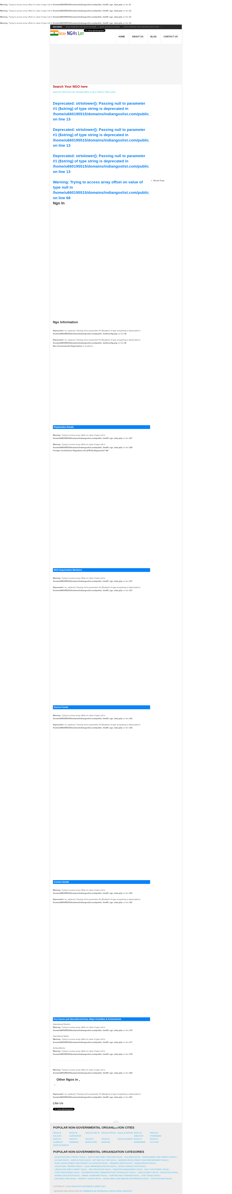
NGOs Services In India (110, 27)
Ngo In (59, 203)
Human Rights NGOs (144, 1163)
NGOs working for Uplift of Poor (81, 27)
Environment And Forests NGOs (159, 1157)
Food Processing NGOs (67, 1172)
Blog (153, 36)
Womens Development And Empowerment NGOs (143, 1160)
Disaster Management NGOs (127, 1169)
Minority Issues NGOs (89, 1179)
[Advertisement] (117, 62)
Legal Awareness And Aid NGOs (100, 1166)
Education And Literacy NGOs (70, 1157)
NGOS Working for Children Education (141, 27)
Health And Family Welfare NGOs (105, 1157)
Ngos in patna (109, 1133)
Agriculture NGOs (80, 1160)
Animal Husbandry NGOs (94, 1175)
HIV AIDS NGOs (61, 1160)
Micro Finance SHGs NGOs (131, 1166)
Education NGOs (168, 1172)
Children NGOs (132, 1157)
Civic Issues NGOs (150, 1175)
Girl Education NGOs (99, 1169)
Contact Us (171, 36)
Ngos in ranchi (61, 1145)
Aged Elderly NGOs (148, 1172)
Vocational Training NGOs (68, 1166)
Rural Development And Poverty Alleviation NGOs (81, 1163)
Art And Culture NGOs (104, 1160)
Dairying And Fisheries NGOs (124, 1175)
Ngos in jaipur (125, 1139)
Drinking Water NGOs (121, 1163)
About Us (137, 36)
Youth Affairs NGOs (161, 1179)
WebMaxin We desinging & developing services (107, 1191)
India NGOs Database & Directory (89, 1186)
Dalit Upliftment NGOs (156, 1169)
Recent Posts (158, 180)
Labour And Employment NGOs (70, 1169)
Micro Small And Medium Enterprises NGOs (125, 1179)
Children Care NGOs (65, 1179)
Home (122, 36)
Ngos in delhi (92, 1133)
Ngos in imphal (125, 1133)
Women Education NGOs (67, 1175)
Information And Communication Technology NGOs (108, 1172)
